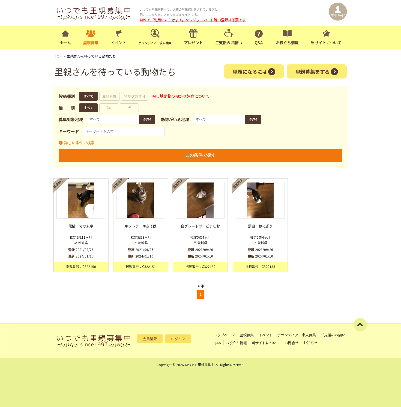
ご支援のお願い (228, 42)
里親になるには (250, 71)
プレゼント (193, 42)
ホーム (65, 42)
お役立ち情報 (287, 42)
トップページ (224, 334)
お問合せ (292, 342)
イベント (118, 42)
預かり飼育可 (134, 96)
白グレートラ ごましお (200, 226)
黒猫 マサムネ (80, 226)
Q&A (259, 42)
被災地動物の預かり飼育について (181, 96)
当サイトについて (326, 42)
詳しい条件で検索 (79, 142)
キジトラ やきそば (141, 226)
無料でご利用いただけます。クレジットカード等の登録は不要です (193, 19)
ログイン (178, 338)
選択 (147, 119)
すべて (88, 96)
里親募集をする (312, 71)
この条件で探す (200, 155)
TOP (58, 56)
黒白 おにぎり (260, 226)
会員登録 (150, 338)
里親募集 (90, 42)
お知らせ (310, 342)
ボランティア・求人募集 (296, 334)
